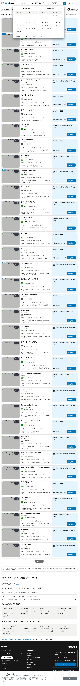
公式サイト (17, 584)
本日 (18, 36)
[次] (60, 8)
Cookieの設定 (30, 662)
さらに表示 (5, 616)
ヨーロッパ (12, 639)
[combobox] (24, 3)
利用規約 (29, 653)
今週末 (32, 36)
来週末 (39, 36)
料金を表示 (70, 29)
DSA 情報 (29, 659)
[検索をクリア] (32, 3)
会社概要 (29, 655)
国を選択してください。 (7, 650)
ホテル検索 (4, 639)
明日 (25, 36)
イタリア (19, 639)
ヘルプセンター (31, 670)
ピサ (33, 639)
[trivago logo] (7, 3)
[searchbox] (24, 4)
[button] (24, 3)
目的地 (17, 2)
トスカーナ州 (26, 639)
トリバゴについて (5, 669)
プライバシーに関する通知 (33, 657)
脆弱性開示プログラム (32, 664)
